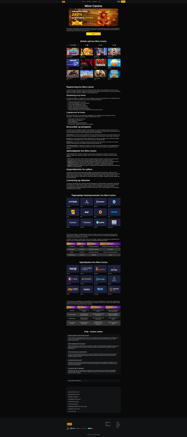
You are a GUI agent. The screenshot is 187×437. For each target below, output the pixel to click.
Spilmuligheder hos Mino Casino (74, 399)
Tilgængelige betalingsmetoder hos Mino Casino (77, 406)
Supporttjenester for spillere (73, 401)
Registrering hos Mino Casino (74, 394)
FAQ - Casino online (72, 411)
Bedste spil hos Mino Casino (73, 391)
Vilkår (117, 427)
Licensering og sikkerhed (73, 404)
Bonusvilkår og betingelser (73, 396)
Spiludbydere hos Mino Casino (74, 408)
